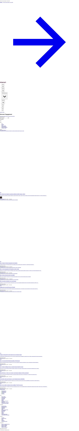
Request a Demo (2, 112)
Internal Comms (4, 125)
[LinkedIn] (4, 392)
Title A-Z (5, 130)
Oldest (2, 130)
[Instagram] (4, 391)
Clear (0, 122)
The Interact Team (2, 266)
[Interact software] (2, 389)
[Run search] (8, 117)
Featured (3, 124)
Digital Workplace (4, 126)
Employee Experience (4, 127)
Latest (1, 130)
